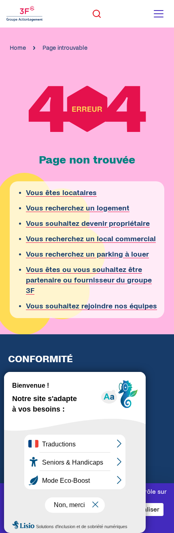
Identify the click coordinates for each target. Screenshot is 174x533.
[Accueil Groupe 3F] (24, 13)
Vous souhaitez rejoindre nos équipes (91, 306)
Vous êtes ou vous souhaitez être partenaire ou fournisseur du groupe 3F (89, 280)
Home (18, 48)
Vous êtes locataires (61, 193)
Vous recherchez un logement (77, 208)
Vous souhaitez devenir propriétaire (88, 223)
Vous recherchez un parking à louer (87, 254)
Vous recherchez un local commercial (91, 239)
